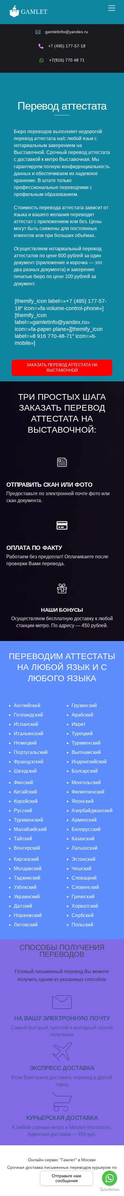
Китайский (25, 791)
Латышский (85, 848)
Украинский (27, 896)
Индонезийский (89, 761)
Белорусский (86, 829)
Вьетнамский (86, 752)
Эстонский (83, 859)
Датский (23, 906)
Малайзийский (30, 829)
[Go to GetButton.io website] (109, 1190)
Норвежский (28, 915)
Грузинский (84, 705)
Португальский (31, 752)
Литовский (26, 924)
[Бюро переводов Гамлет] (28, 16)
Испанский (26, 724)
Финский (23, 782)
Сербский (83, 915)
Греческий (83, 896)
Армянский (84, 819)
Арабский (82, 714)
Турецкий (82, 733)
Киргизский (26, 859)
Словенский (85, 887)
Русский (23, 810)
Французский (28, 761)
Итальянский (28, 733)
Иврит (79, 724)
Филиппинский (88, 791)
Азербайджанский (92, 810)
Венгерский (27, 848)
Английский (27, 705)
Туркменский (86, 742)
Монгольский (86, 782)
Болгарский (85, 771)
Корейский (26, 801)
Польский (82, 924)
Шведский (25, 771)
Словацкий (84, 877)
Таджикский (27, 877)
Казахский (83, 838)
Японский (83, 801)
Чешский (82, 868)
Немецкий (25, 742)
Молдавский (28, 868)
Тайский (23, 838)
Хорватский (85, 906)
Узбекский (25, 887)
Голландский (28, 714)
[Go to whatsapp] (109, 1178)
